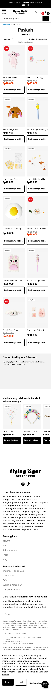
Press (5, 555)
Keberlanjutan (10, 550)
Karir (5, 546)
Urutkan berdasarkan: (38, 39)
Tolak (20, 682)
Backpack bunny (10, 77)
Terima (8, 682)
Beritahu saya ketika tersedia (14, 90)
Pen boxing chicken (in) (37, 129)
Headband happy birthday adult (30, 431)
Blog (5, 560)
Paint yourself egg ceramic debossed (35, 77)
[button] (4, 12)
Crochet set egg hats (37, 179)
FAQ (5, 580)
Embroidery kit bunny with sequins (36, 228)
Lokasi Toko (8, 576)
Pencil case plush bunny (11, 330)
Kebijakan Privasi (11, 590)
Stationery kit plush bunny (35, 330)
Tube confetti (9, 431)
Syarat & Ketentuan (12, 585)
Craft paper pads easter (10, 179)
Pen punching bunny (36, 280)
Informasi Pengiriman (13, 571)
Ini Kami (6, 541)
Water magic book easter (11, 129)
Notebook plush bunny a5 (13, 280)
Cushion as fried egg (12, 228)
